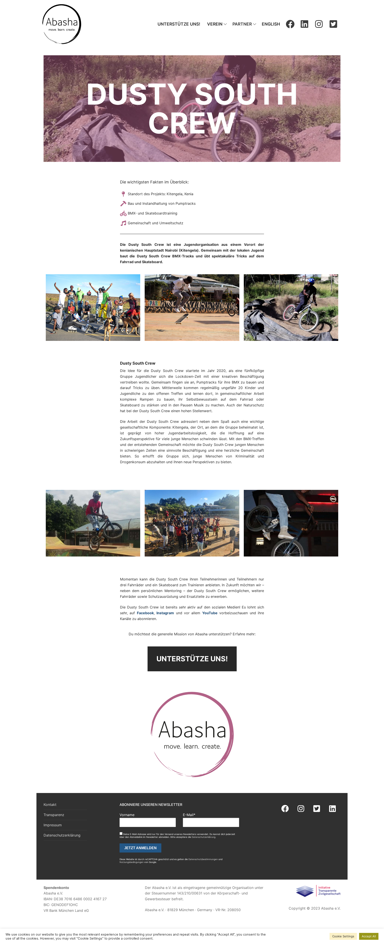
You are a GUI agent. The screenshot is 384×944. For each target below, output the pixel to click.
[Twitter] (317, 808)
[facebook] (290, 24)
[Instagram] (301, 808)
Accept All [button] (369, 936)
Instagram (165, 613)
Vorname (127, 815)
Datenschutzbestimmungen (203, 859)
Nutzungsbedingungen (132, 862)
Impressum (53, 825)
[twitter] (333, 24)
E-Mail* (189, 815)
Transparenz (54, 815)
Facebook (145, 613)
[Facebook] (285, 808)
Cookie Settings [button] (343, 936)
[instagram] (319, 24)
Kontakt (50, 804)
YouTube (210, 613)
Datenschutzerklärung (62, 835)
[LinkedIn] (304, 24)
